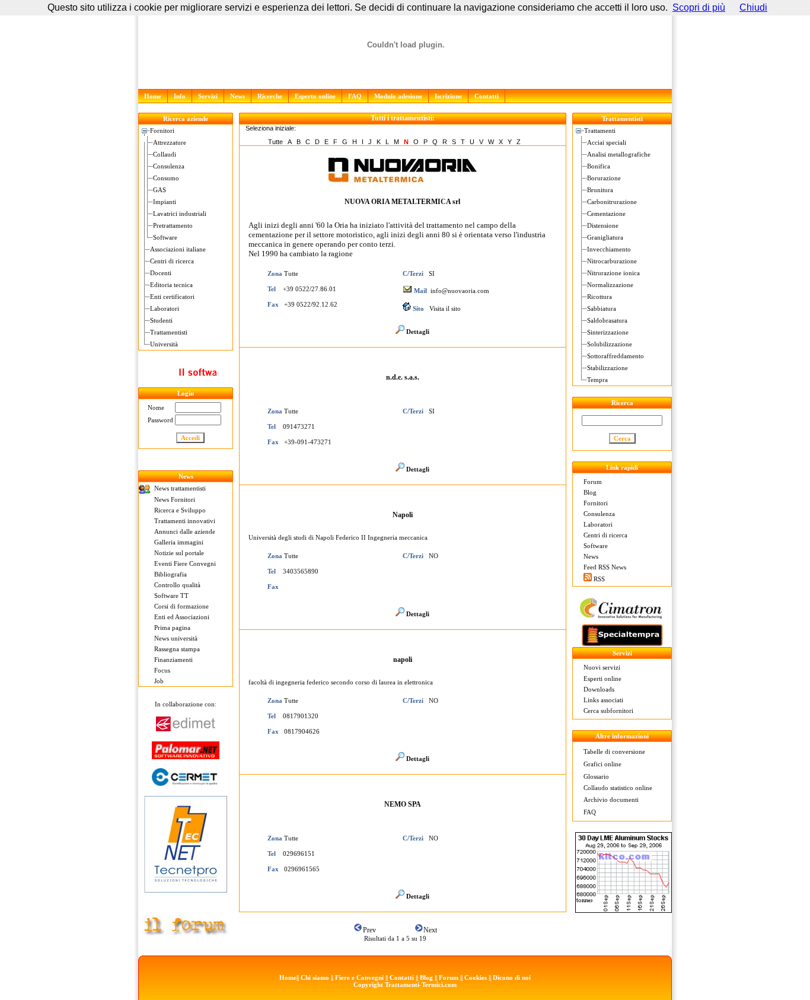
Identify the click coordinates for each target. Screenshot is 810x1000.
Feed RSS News (604, 567)
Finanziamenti (173, 659)
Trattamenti (600, 130)
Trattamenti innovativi (184, 520)
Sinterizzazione (608, 332)
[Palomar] (185, 756)
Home (152, 96)
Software (165, 237)
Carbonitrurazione (612, 201)
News (237, 96)
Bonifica (598, 166)
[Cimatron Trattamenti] (620, 618)
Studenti (161, 320)
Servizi (208, 96)
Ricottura (599, 296)
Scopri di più (698, 7)
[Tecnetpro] (186, 895)
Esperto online (315, 96)
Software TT (171, 595)
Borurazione (604, 177)
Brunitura (600, 189)
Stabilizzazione (607, 367)
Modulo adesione (398, 96)
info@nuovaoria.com (459, 290)
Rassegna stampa (177, 648)
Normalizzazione (610, 284)
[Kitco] (623, 910)
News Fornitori (174, 499)
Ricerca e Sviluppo (180, 510)
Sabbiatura (601, 308)
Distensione (602, 225)
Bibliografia (170, 574)
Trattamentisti (168, 332)
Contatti (486, 96)
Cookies (475, 977)
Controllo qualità (177, 584)
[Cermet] (185, 783)
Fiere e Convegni (359, 977)
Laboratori (164, 308)
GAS (159, 189)
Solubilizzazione (609, 344)
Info (180, 96)
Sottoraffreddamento (615, 355)
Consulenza (168, 166)
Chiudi (753, 7)
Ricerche (269, 96)
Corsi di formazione (181, 606)
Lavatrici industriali (179, 213)
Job (159, 680)
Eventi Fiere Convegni (185, 563)
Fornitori (162, 130)
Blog (590, 492)
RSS (599, 578)
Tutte (275, 141)
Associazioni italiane (178, 249)
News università (175, 638)
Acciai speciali (606, 142)
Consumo (166, 177)
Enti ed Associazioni (181, 616)
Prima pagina (172, 627)
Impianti (164, 201)
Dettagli (417, 331)
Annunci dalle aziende (184, 531)
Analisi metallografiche (618, 154)
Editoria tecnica (171, 284)
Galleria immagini (178, 542)
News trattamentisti (180, 488)
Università (164, 344)
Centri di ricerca (172, 261)
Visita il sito (445, 308)
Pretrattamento (173, 225)
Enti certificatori (172, 296)
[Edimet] (185, 728)
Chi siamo (315, 977)
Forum (592, 481)
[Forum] (185, 933)
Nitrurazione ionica (613, 272)
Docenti (160, 272)
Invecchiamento (609, 249)
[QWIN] (185, 384)
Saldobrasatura (607, 320)
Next (430, 930)
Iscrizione (448, 96)
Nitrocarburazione (612, 261)
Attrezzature (169, 142)
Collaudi (164, 154)
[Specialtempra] (622, 644)
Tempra (597, 379)
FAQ (355, 96)
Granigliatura (605, 237)
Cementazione (606, 213)
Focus (162, 670)
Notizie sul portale (179, 552)
